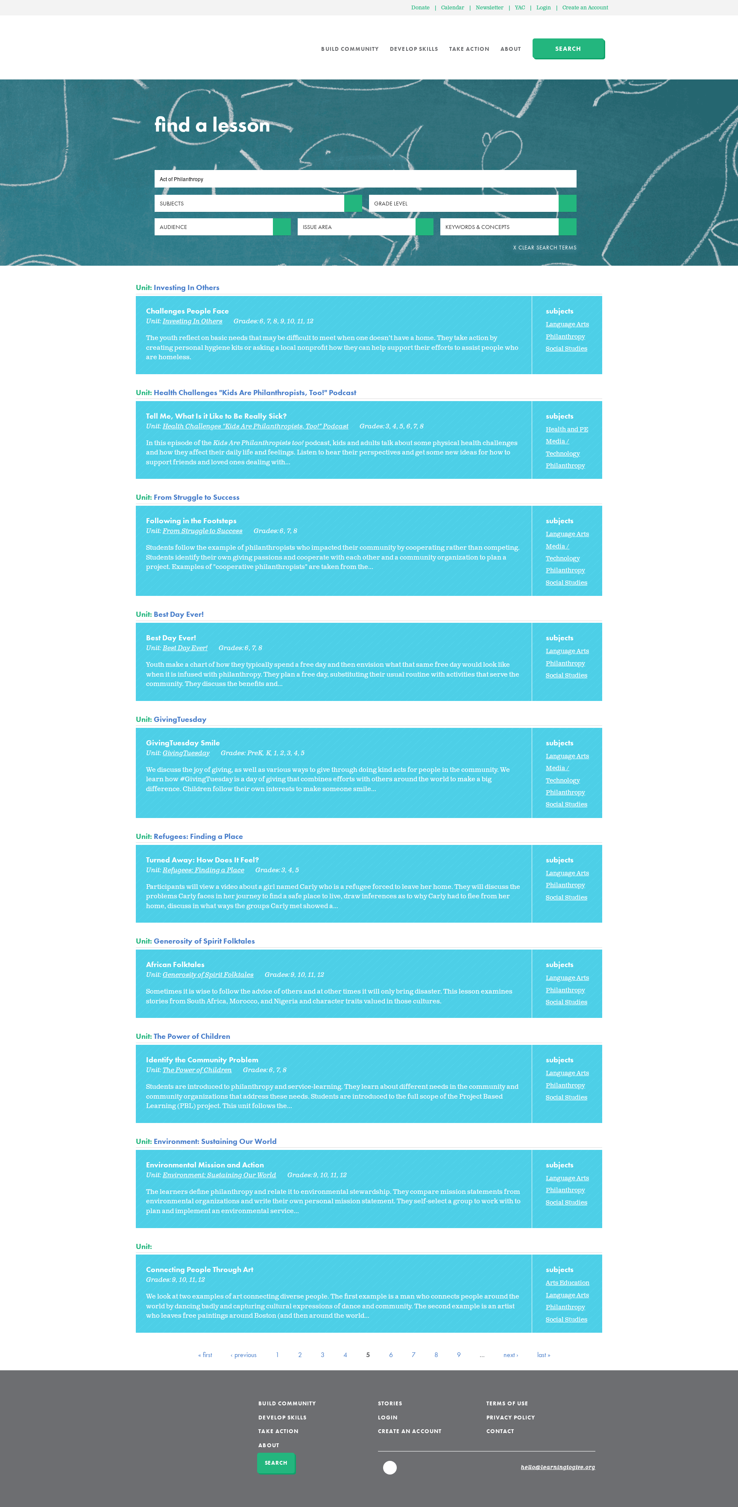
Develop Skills (414, 49)
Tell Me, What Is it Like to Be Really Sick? (216, 416)
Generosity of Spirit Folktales (204, 941)
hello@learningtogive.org (558, 1467)
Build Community (350, 49)
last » (544, 1354)
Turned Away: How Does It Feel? (202, 860)
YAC (520, 8)
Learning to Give (168, 42)
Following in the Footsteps (191, 520)
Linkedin (390, 1471)
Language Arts (567, 324)
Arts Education (567, 1283)
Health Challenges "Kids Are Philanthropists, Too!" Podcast (255, 392)
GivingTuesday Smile (183, 743)
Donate (420, 8)
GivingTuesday (180, 719)
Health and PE (567, 429)
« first (205, 1354)
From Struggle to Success (197, 497)
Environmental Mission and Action (205, 1165)
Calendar (452, 8)
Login (543, 8)
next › (511, 1354)
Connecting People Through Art (199, 1269)
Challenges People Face (187, 311)
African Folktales (175, 964)
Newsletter (490, 8)
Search (568, 48)
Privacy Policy (511, 1417)
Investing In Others (187, 287)
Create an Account (585, 8)
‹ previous (244, 1354)
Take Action (469, 49)
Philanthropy (565, 337)
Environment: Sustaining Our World (215, 1141)
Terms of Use (507, 1403)
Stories (390, 1403)
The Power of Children (192, 1036)
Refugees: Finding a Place (198, 836)
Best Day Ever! (179, 614)
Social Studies (566, 349)
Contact (500, 1431)
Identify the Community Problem (202, 1059)
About (511, 49)
